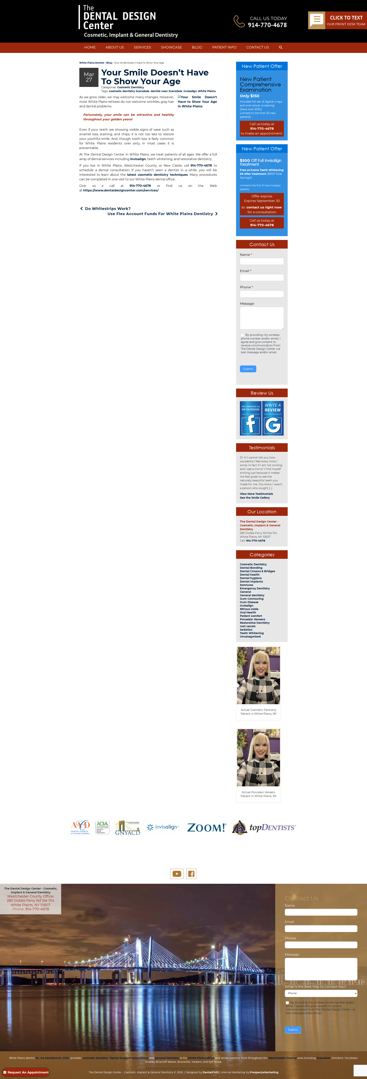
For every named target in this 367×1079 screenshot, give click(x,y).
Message (247, 303)
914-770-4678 (267, 25)
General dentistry (252, 595)
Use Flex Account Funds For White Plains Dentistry (161, 214)
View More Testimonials (256, 494)
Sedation (246, 629)
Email (245, 271)
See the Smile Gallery (255, 497)
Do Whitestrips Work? (107, 209)
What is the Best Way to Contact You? (316, 986)
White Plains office (201, 1058)
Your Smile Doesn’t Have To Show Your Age (155, 76)
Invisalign (138, 159)
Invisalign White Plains (200, 91)
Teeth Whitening (252, 633)
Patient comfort (251, 616)
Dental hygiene (251, 578)
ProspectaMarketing (264, 1072)
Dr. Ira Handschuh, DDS (52, 1058)
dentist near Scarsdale (166, 91)
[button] (281, 48)
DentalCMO (211, 1072)
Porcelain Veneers (252, 619)
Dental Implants (251, 581)
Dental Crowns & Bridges (257, 571)
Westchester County (282, 1058)
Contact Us (257, 47)
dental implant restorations (129, 1058)
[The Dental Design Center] (128, 21)
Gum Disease (249, 602)
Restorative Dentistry (255, 623)
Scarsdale (323, 1058)
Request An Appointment (28, 1072)
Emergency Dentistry (255, 588)
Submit (248, 369)
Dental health (250, 574)
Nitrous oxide (249, 609)
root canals (247, 626)
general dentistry (167, 1058)
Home (90, 47)
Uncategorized (250, 636)
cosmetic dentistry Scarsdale (129, 91)
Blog (197, 47)
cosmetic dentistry (95, 1058)
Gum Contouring (252, 598)
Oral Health (248, 612)
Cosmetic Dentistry (130, 87)
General (245, 592)
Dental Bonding (251, 567)
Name (246, 255)
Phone (246, 287)
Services (142, 47)
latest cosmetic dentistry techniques (157, 175)
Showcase (171, 47)
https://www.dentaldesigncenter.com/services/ (120, 190)
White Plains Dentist (91, 62)
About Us (115, 47)
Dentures (246, 585)
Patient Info (224, 47)
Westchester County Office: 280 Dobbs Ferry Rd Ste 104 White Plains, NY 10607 (30, 900)
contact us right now (264, 207)
